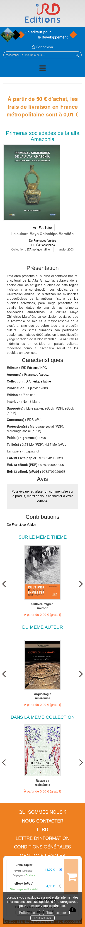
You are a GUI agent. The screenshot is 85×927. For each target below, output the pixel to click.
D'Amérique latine (38, 249)
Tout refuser (42, 918)
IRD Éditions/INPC (42, 245)
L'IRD (42, 829)
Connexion (44, 46)
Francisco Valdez (45, 240)
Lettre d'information (42, 838)
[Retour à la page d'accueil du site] (42, 13)
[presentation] (4, 583)
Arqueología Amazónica (42, 696)
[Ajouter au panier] (71, 876)
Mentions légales (42, 855)
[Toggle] (42, 68)
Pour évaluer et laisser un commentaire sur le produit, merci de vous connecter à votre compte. (42, 496)
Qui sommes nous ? (42, 812)
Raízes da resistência (42, 783)
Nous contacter (42, 820)
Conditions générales (42, 846)
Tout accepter (56, 912)
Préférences (27, 912)
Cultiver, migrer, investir (42, 606)
